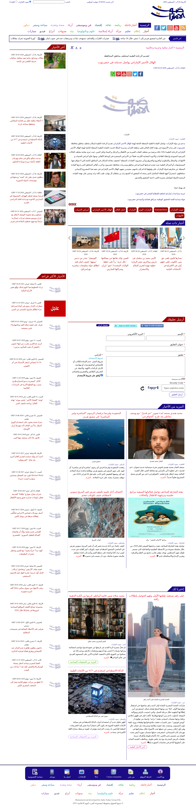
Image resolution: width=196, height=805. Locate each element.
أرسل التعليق (177, 394)
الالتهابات (179, 216)
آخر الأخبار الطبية (137, 747)
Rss (96, 777)
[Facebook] (152, 327)
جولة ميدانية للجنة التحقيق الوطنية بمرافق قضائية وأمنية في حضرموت (156, 199)
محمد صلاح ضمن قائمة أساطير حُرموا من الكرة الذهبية (96, 595)
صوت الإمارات (23, 2)
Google (12, 2)
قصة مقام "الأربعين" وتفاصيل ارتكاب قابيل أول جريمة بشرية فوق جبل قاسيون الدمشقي (26, 572)
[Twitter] (125, 327)
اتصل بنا (67, 777)
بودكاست (160, 777)
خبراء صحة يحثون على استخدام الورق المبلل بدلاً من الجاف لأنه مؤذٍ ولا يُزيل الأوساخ (26, 425)
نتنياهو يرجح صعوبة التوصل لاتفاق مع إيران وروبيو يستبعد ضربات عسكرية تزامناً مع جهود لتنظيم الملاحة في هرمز (26, 217)
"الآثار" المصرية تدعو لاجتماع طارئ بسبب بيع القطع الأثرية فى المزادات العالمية (26, 384)
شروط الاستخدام (96, 358)
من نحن (131, 777)
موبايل (53, 777)
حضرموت (181, 148)
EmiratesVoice (161, 210)
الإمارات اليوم (145, 210)
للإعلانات (82, 777)
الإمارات (132, 210)
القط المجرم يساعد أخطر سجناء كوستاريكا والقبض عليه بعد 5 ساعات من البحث (26, 666)
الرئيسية (180, 47)
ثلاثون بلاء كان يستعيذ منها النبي (26, 438)
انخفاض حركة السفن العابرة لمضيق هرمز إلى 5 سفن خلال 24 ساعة (163, 38)
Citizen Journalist (114, 777)
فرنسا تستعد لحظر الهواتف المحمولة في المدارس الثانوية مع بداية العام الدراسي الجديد (26, 199)
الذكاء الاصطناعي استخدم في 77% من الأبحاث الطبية (96, 670)
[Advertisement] (80, 13)
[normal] (76, 47)
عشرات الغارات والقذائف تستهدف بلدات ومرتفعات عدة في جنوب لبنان (90, 38)
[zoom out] (80, 47)
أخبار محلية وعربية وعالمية (159, 47)
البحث (67, 2)
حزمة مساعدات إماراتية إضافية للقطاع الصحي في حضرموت (160, 193)
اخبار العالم (120, 210)
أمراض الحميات (82, 210)
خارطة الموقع (146, 777)
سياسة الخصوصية (35, 777)
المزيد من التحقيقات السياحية (83, 662)
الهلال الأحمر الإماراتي (122, 143)
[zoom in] (72, 47)
